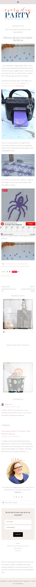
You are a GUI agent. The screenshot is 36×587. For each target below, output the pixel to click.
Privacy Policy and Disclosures (18, 546)
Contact (18, 550)
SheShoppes (19, 583)
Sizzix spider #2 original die (10, 83)
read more (18, 492)
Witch (28, 266)
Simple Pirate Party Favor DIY (8, 290)
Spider (23, 266)
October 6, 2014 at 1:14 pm (12, 407)
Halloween (12, 266)
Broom (14, 264)
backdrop (9, 264)
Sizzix (18, 266)
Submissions (18, 548)
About (18, 543)
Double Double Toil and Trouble (28, 290)
